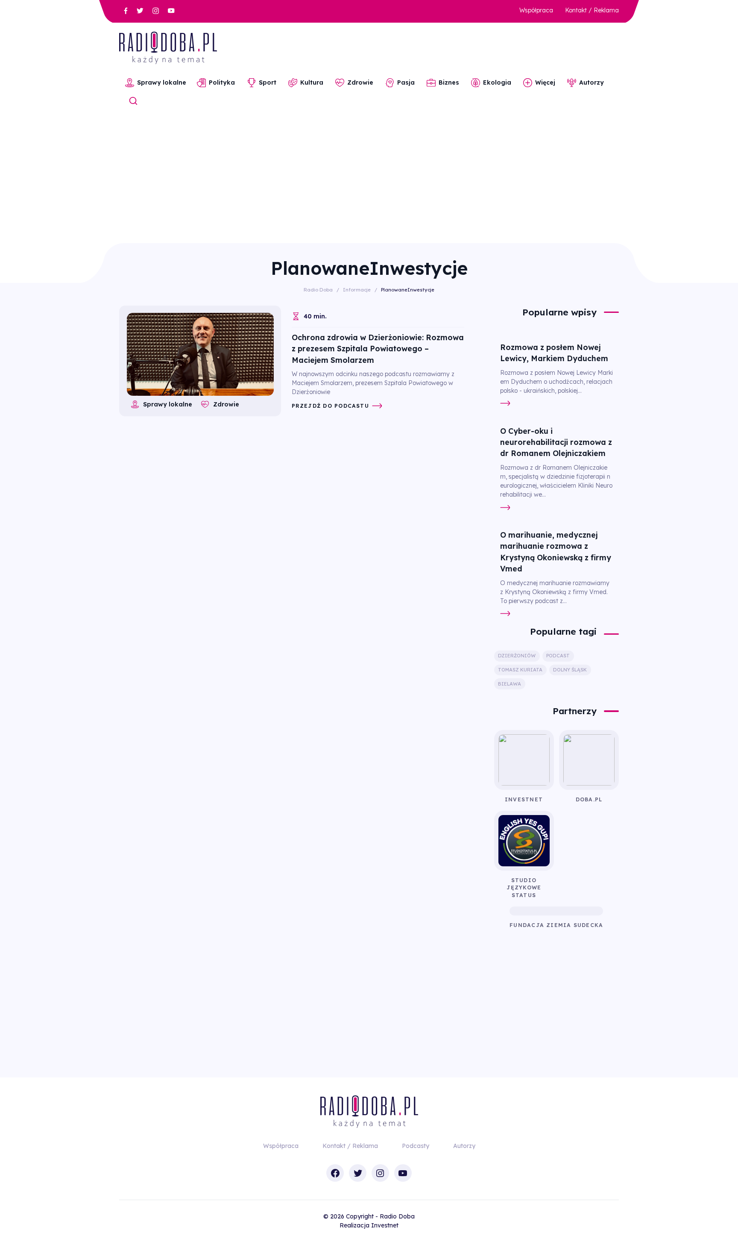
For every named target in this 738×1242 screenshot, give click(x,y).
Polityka (222, 82)
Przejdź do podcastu (330, 406)
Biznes (449, 82)
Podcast (558, 656)
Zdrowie (360, 82)
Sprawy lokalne (161, 82)
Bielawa (509, 684)
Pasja (406, 82)
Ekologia (497, 82)
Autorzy (591, 82)
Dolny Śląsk (570, 670)
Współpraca (536, 10)
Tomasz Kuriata (520, 670)
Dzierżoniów (517, 656)
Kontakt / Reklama (592, 10)
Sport (267, 82)
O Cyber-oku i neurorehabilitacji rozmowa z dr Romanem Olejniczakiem (556, 442)
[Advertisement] (369, 179)
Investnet (384, 1225)
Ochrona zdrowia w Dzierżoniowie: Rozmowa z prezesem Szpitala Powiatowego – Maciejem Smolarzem (378, 349)
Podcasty (415, 1146)
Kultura (311, 82)
